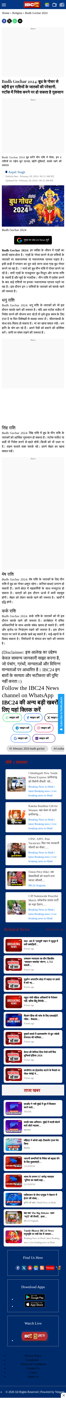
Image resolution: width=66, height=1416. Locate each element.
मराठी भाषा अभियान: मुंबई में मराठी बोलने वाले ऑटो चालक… (42, 1124)
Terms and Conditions (33, 1364)
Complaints (32, 1359)
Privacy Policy (33, 1355)
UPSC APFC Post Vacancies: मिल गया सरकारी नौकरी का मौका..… (43, 843)
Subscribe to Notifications (61, 712)
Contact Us (33, 1368)
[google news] (36, 1269)
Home (5, 13)
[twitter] (23, 1269)
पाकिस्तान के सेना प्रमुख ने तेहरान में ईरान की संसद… (40, 1197)
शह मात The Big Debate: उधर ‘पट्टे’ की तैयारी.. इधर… (39, 1215)
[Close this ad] (63, 1395)
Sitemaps (50, 1267)
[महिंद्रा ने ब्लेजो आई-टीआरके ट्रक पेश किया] (14, 1144)
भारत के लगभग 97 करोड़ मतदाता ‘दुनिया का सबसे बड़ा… (39, 1178)
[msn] (58, 1269)
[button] (4, 5)
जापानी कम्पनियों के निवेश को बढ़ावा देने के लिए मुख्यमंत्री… (41, 1160)
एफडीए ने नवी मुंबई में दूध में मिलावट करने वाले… (40, 1106)
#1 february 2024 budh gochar (27, 748)
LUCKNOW (29, 1166)
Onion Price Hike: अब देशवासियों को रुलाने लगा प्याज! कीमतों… (41, 876)
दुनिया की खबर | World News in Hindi (40, 1202)
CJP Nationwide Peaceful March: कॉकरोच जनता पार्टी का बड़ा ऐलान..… (43, 900)
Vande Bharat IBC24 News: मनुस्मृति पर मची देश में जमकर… (39, 1232)
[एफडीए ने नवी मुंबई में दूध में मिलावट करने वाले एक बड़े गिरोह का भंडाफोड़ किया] (14, 1108)
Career (33, 1372)
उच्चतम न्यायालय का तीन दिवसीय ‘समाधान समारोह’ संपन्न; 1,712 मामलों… (39, 962)
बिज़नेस (27, 1148)
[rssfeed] (42, 1269)
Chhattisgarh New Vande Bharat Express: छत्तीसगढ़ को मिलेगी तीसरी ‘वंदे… (43, 777)
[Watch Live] (35, 1340)
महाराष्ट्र (27, 1130)
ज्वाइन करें (14, 717)
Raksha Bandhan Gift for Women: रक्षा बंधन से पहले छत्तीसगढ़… (43, 810)
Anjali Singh (16, 172)
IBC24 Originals (36, 885)
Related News (17, 929)
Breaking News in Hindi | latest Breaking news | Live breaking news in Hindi (42, 791)
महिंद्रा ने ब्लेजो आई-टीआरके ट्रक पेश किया (41, 1142)
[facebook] (17, 1269)
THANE (27, 1111)
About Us (33, 1376)
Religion (17, 13)
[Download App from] (35, 1299)
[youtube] (29, 1269)
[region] (33, 53)
